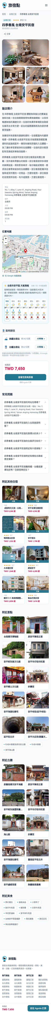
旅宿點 (14, 5)
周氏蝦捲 (29, 918)
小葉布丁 (35, 902)
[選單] (46, 5)
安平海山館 (10, 750)
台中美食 (18, 996)
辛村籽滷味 (10, 913)
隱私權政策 (43, 990)
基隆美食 (18, 979)
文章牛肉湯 (36, 907)
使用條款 (42, 993)
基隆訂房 (30, 979)
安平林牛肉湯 (26, 913)
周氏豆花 (43, 918)
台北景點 (5, 983)
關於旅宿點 (43, 979)
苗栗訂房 (30, 993)
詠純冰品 (22, 902)
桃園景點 (5, 986)
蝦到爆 (23, 907)
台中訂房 (30, 996)
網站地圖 (42, 996)
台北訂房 (30, 983)
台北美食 (18, 983)
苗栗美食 (18, 993)
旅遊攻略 (42, 983)
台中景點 (5, 996)
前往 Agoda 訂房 (38, 1008)
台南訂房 (12, 14)
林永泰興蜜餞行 (11, 924)
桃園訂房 (30, 986)
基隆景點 (5, 979)
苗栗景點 (5, 993)
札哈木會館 (36, 744)
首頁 (4, 14)
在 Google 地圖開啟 (13, 275)
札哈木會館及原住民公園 (15, 744)
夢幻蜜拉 (9, 902)
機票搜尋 (42, 986)
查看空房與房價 (25, 377)
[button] (25, 251)
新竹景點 (5, 990)
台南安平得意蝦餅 (12, 918)
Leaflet (22, 271)
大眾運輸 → (41, 339)
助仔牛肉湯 (10, 907)
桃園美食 (18, 986)
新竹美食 (18, 990)
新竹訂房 (30, 990)
